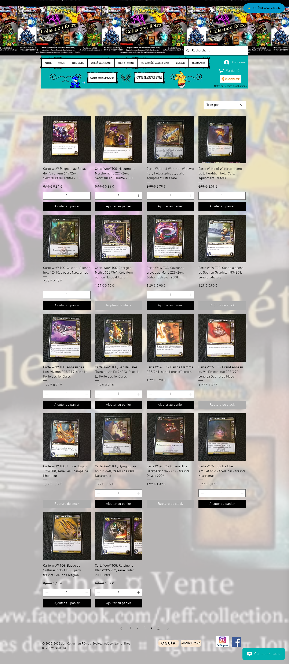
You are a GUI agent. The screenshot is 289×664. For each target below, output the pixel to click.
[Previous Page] (121, 628)
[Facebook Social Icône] (236, 642)
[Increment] (87, 195)
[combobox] (225, 105)
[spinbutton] (67, 195)
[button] (230, 70)
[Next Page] (168, 628)
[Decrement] (46, 195)
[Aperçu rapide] (67, 139)
